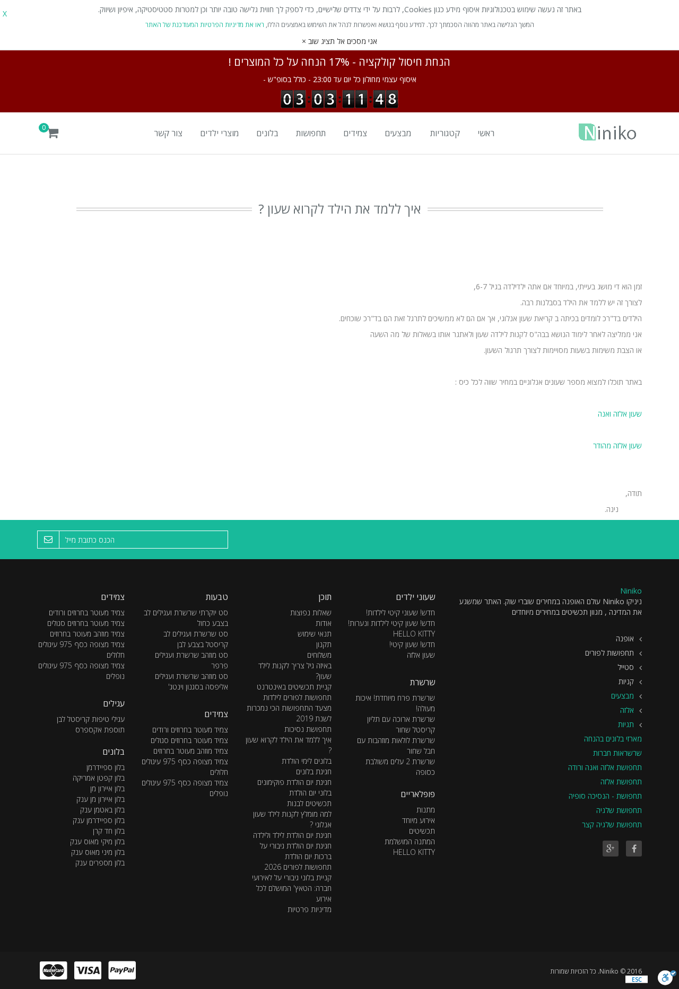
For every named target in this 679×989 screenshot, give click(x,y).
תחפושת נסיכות (308, 729)
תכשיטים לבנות (309, 803)
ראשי (485, 133)
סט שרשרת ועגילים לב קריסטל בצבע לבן (195, 639)
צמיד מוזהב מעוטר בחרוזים (190, 751)
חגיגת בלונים (314, 771)
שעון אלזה (421, 655)
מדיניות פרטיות (310, 909)
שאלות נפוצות (311, 612)
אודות (324, 623)
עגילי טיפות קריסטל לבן (91, 719)
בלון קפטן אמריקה (99, 778)
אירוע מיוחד (418, 820)
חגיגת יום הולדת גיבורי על (296, 846)
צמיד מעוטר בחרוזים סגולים (189, 740)
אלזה (627, 710)
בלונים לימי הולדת (307, 761)
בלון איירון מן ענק (100, 799)
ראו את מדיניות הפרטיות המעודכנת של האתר (204, 24)
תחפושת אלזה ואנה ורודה (605, 767)
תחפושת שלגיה (619, 810)
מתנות (425, 810)
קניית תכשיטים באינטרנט (294, 687)
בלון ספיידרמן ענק (99, 820)
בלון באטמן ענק (102, 810)
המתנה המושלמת (410, 841)
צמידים (355, 133)
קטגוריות (445, 133)
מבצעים (398, 133)
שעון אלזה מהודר (617, 445)
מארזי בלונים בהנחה (613, 739)
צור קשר (168, 133)
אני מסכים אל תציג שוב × (339, 41)
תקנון (324, 644)
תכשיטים (422, 831)
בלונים (267, 133)
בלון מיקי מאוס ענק (97, 841)
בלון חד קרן (109, 831)
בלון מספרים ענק (100, 863)
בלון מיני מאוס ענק (98, 852)
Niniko (631, 591)
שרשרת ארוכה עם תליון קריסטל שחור (401, 724)
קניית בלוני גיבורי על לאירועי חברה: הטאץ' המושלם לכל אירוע (292, 888)
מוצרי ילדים (219, 133)
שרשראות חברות (617, 753)
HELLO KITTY (414, 852)
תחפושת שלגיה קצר (612, 824)
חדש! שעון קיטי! (412, 644)
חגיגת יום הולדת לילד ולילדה (292, 835)
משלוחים (319, 655)
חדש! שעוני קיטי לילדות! (400, 612)
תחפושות (311, 133)
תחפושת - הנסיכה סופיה (605, 796)
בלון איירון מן (107, 788)
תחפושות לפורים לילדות (297, 697)
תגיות (626, 724)
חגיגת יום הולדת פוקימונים (294, 782)
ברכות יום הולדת (308, 856)
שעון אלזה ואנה (619, 414)
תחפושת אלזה (621, 781)
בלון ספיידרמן (105, 767)
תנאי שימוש (315, 634)
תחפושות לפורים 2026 (298, 867)
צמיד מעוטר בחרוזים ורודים (190, 730)
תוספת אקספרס (100, 730)
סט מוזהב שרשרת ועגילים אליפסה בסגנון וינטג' (191, 681)
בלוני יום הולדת (310, 793)
